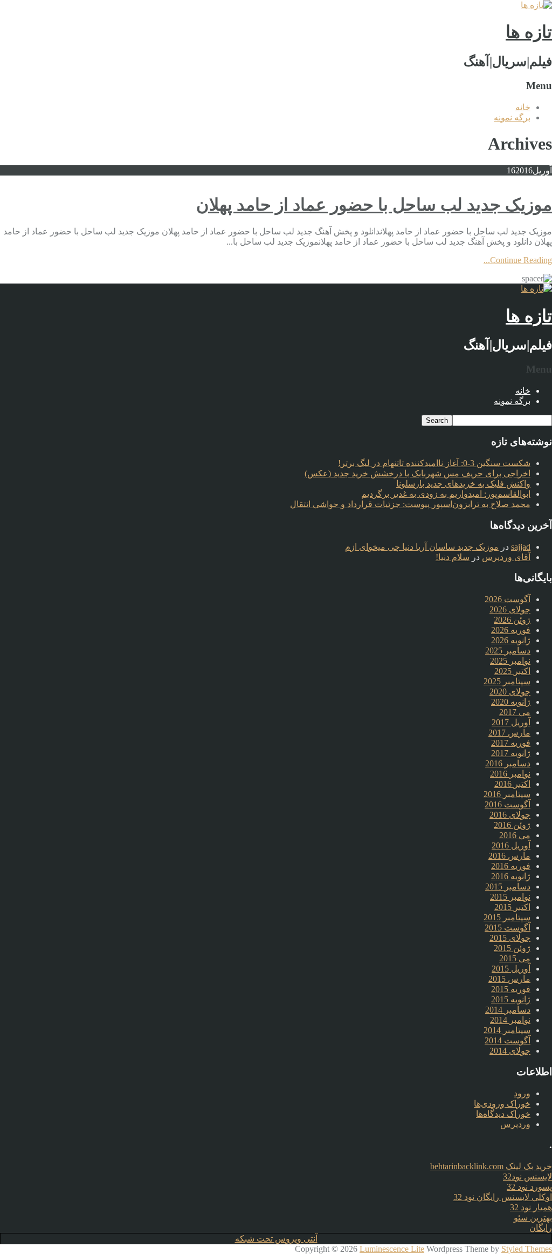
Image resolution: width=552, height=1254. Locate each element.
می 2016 (514, 835)
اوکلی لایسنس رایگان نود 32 (502, 1197)
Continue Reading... (518, 260)
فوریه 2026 (510, 630)
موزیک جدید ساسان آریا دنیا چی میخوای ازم (422, 546)
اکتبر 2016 (512, 783)
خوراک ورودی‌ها (502, 1103)
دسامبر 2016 (507, 763)
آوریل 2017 (511, 722)
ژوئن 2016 (512, 825)
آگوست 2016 (507, 804)
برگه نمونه (512, 117)
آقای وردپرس (506, 557)
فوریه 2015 (510, 989)
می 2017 (514, 712)
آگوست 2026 (507, 599)
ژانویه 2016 (510, 876)
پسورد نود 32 (529, 1186)
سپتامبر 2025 (507, 681)
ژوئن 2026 (512, 619)
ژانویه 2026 (510, 640)
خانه (522, 107)
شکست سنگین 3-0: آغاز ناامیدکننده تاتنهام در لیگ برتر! (434, 463)
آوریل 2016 (511, 845)
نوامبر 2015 (510, 896)
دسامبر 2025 (507, 650)
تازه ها (529, 32)
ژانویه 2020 (510, 701)
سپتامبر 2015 (507, 917)
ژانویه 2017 (510, 753)
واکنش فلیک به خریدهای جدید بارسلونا (463, 483)
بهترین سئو (533, 1217)
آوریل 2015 (511, 968)
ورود (522, 1093)
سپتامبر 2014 (507, 1030)
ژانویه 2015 (510, 999)
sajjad (520, 546)
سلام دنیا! (453, 557)
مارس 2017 (509, 732)
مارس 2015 (509, 978)
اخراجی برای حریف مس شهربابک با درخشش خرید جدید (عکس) (417, 473)
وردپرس (515, 1124)
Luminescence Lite (392, 1248)
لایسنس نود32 (527, 1176)
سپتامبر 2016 (507, 794)
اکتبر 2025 (512, 671)
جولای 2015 (509, 937)
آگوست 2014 (507, 1040)
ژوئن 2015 (512, 948)
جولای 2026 (509, 609)
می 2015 (514, 958)
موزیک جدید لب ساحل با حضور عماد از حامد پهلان (374, 204)
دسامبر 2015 (507, 886)
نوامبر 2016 (510, 773)
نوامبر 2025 (510, 660)
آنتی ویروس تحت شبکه (276, 1238)
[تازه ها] (536, 5)
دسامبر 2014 (507, 1009)
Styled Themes (526, 1248)
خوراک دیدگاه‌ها (503, 1113)
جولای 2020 (509, 691)
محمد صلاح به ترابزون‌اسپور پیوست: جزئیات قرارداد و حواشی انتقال (410, 504)
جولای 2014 (509, 1050)
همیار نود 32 (531, 1207)
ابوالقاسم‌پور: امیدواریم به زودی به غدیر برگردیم (445, 493)
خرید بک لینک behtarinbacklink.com (491, 1166)
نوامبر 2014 (510, 1019)
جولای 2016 (509, 814)
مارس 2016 (509, 855)
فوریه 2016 (510, 866)
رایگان (540, 1227)
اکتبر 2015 (512, 907)
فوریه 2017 (510, 742)
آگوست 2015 (507, 927)
